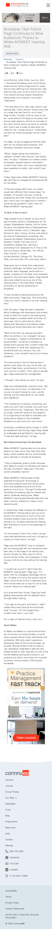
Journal (9, 786)
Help (7, 833)
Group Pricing (12, 792)
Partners (9, 780)
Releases (8, 59)
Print (20, 73)
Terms (8, 896)
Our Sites (10, 798)
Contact (9, 839)
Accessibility (11, 890)
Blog (7, 815)
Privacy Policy (12, 902)
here (39, 619)
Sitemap (9, 845)
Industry (19, 59)
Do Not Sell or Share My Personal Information (21, 916)
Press (8, 809)
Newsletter (10, 803)
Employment (11, 821)
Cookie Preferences (14, 908)
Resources (10, 827)
